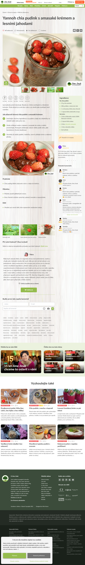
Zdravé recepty (12, 12)
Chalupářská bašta (71, 533)
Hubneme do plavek (31, 2)
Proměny (37, 5)
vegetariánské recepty (8, 335)
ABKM (26, 317)
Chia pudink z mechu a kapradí (73, 531)
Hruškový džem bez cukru (53, 552)
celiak (15, 335)
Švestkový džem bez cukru (53, 535)
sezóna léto (51, 325)
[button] (42, 60)
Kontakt (43, 499)
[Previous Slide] (5, 60)
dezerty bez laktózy (15, 332)
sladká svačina (45, 322)
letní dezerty (14, 330)
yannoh (16, 317)
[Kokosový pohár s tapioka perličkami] (71, 431)
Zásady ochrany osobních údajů (39, 561)
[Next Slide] (80, 60)
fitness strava (6, 332)
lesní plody (43, 332)
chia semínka (39, 320)
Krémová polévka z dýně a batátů (74, 554)
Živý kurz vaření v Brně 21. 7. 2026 (36, 535)
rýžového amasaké (70, 124)
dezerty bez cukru (36, 325)
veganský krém (37, 327)
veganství (23, 327)
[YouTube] (73, 480)
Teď (63, 171)
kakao (14, 322)
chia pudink (29, 327)
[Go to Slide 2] (34, 90)
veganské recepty (47, 320)
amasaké (15, 320)
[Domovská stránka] (6, 2)
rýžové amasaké (15, 327)
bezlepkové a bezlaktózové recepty (34, 335)
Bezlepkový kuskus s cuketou (54, 538)
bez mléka (38, 322)
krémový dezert (22, 320)
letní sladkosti (42, 330)
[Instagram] (63, 480)
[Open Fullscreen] (79, 36)
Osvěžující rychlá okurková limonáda (75, 547)
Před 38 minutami (67, 220)
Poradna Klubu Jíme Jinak (70, 183)
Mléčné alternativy (23, 12)
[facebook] (77, 30)
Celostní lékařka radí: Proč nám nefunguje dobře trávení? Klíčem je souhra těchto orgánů (16, 536)
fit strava (50, 335)
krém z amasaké (50, 332)
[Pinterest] (66, 480)
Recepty (20, 5)
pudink (25, 330)
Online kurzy (44, 483)
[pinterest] (81, 30)
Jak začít (50, 5)
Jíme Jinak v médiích (46, 487)
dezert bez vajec (30, 320)
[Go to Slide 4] (51, 90)
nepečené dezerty (7, 322)
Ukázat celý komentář (72, 214)
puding (40, 317)
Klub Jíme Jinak (45, 491)
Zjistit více (44, 246)
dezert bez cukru (6, 327)
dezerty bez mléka (33, 330)
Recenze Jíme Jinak (46, 489)
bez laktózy (10, 317)
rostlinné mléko (45, 327)
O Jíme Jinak (44, 485)
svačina (21, 317)
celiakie (4, 317)
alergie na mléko (47, 317)
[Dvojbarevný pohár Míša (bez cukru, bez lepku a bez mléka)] (14, 396)
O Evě (44, 5)
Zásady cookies (14, 561)
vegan (28, 332)
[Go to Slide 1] (25, 90)
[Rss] (69, 480)
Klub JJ (40, 2)
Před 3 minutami (67, 201)
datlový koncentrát (30, 322)
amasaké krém (6, 330)
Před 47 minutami (67, 228)
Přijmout (14, 555)
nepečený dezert (20, 322)
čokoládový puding (7, 320)
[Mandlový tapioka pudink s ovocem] (42, 431)
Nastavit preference (39, 555)
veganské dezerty (7, 337)
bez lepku (20, 330)
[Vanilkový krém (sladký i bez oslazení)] (14, 431)
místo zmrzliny (22, 335)
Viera (31, 254)
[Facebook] (59, 480)
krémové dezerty (33, 317)
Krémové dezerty (5, 405)
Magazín (57, 5)
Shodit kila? (80, 2)
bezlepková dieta (35, 332)
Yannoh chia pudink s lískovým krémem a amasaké (14, 325)
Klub (31, 5)
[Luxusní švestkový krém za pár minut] (71, 396)
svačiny (45, 335)
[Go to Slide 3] (42, 90)
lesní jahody (44, 325)
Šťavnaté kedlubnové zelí (72, 538)
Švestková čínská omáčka (53, 536)
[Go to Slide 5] (59, 90)
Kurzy (26, 5)
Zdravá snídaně (48, 2)
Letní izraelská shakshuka (53, 545)
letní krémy (23, 332)
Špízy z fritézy (70, 549)
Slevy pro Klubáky (45, 493)
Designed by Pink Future (42, 506)
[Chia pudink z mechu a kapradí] (42, 396)
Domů (4, 12)
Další (60, 2)
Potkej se (64, 5)
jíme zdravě (14, 337)
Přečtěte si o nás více (16, 497)
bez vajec (29, 325)
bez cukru (49, 330)
